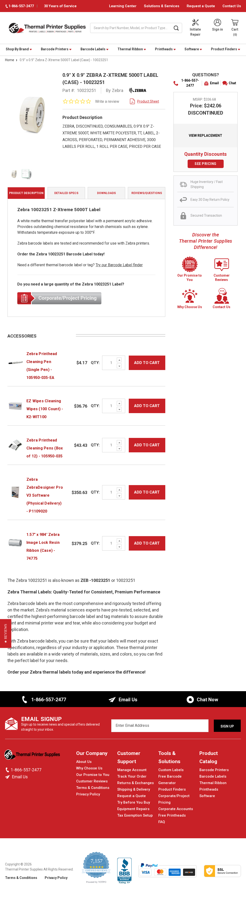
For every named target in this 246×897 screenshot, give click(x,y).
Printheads (164, 49)
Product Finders (224, 49)
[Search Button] (176, 28)
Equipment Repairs (133, 809)
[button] (5, 633)
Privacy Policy (88, 794)
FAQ (161, 822)
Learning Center (122, 6)
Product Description (26, 193)
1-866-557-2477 (190, 82)
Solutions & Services (161, 6)
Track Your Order (132, 776)
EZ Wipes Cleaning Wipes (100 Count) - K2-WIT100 (44, 409)
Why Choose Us (89, 768)
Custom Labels (171, 770)
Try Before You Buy (133, 802)
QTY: (95, 362)
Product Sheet (148, 101)
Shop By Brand (18, 49)
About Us (84, 762)
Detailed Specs (66, 193)
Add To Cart (147, 362)
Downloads (106, 193)
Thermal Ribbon (130, 49)
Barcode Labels (93, 49)
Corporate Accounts (175, 809)
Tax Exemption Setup (135, 815)
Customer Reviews (92, 781)
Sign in (217, 29)
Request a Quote (201, 6)
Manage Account (132, 770)
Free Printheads (172, 815)
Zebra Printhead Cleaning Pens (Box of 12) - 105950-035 (44, 448)
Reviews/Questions (146, 193)
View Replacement (205, 135)
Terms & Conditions (92, 788)
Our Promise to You (92, 775)
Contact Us (231, 6)
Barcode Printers (55, 49)
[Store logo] (32, 756)
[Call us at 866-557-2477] (8, 769)
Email (214, 83)
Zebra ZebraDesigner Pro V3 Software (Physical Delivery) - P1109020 (44, 495)
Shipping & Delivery (133, 789)
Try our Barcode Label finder (119, 265)
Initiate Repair (195, 31)
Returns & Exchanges (135, 783)
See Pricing (205, 164)
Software (192, 49)
